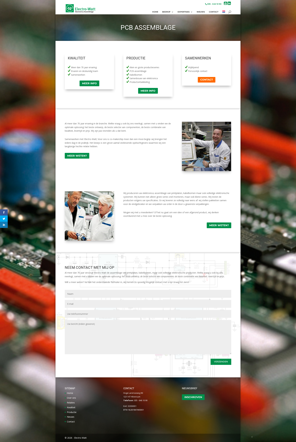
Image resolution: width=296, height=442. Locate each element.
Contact (213, 12)
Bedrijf (166, 12)
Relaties (71, 402)
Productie (71, 412)
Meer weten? (77, 155)
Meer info (89, 83)
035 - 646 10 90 (214, 4)
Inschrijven (193, 397)
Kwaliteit (71, 407)
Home (155, 12)
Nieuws (201, 12)
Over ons (71, 397)
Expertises (184, 12)
